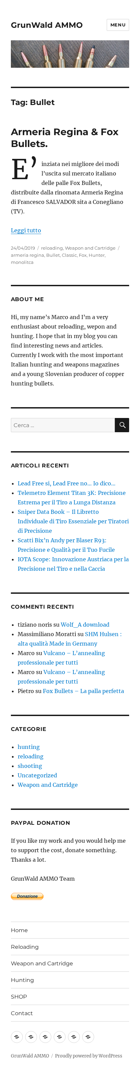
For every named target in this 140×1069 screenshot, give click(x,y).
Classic (69, 255)
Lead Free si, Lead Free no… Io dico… (67, 483)
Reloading (25, 947)
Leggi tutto (26, 230)
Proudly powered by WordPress (88, 1056)
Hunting (22, 980)
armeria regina (27, 255)
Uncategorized (37, 775)
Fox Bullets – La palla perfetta (83, 691)
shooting (30, 765)
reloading (52, 248)
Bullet (53, 255)
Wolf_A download (85, 624)
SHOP (19, 996)
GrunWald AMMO (47, 25)
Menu (117, 24)
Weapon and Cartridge (90, 248)
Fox (83, 255)
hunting (29, 746)
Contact (22, 1013)
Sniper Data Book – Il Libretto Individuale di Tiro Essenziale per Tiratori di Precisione (73, 521)
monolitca (22, 262)
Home (19, 930)
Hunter (97, 255)
